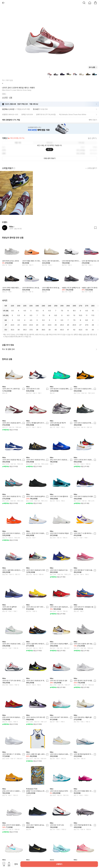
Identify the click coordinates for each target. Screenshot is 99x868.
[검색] (84, 2)
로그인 (49, 149)
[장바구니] (95, 2)
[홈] (89, 2)
